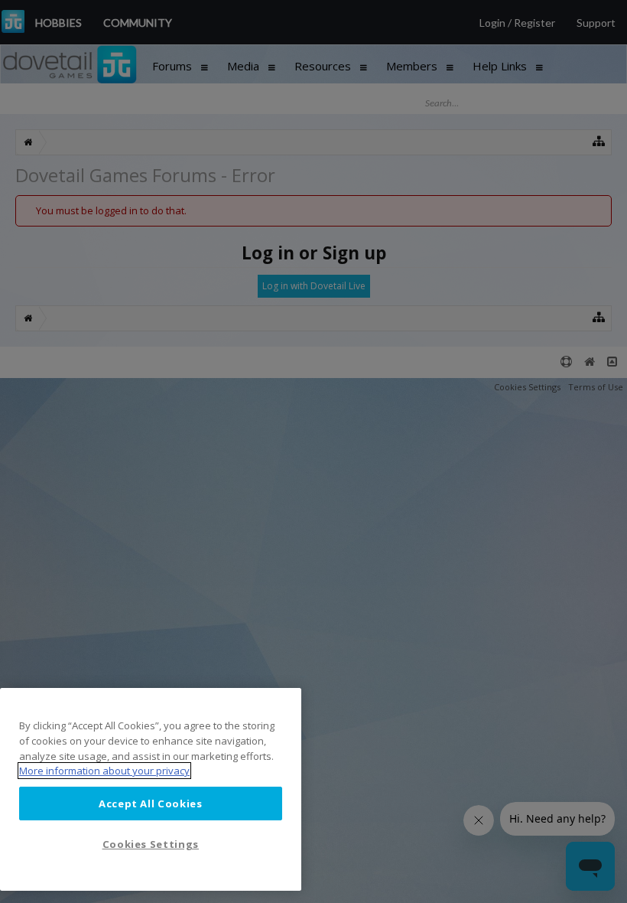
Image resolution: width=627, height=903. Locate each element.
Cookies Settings (151, 844)
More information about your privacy (104, 770)
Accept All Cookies (151, 803)
